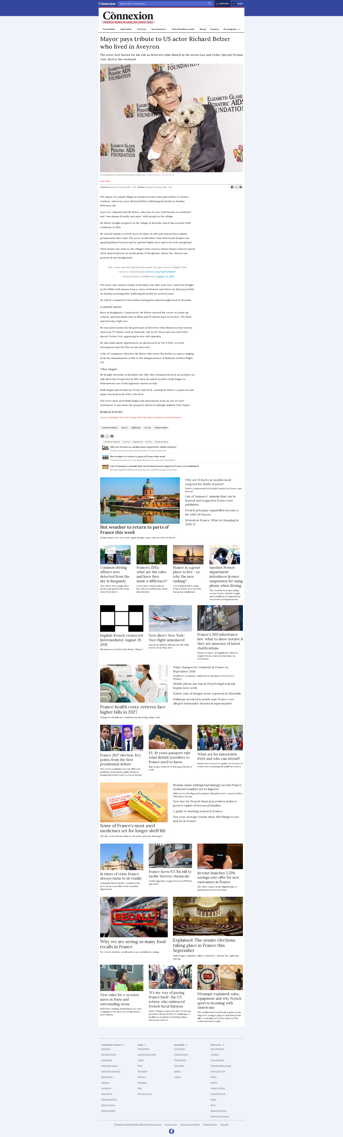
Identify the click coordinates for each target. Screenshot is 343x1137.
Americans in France (220, 1116)
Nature (177, 1071)
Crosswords (179, 1048)
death (124, 427)
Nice (140, 1088)
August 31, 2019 (165, 276)
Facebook (171, 1132)
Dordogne (142, 1082)
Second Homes (217, 1060)
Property (214, 29)
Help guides (106, 1060)
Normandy (142, 1071)
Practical (141, 29)
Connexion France (111, 1045)
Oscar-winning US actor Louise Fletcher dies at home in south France (141, 417)
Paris (140, 1065)
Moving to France (218, 1110)
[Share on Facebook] (232, 187)
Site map (224, 1124)
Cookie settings (210, 1124)
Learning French (218, 1093)
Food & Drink (180, 1060)
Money (203, 29)
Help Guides (126, 29)
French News (109, 29)
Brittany (142, 1077)
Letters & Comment (147, 1054)
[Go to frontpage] (128, 18)
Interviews (179, 1065)
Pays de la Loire (145, 1093)
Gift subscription (108, 1054)
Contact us (106, 1088)
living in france (110, 427)
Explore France (181, 1054)
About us (105, 1082)
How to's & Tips (218, 1071)
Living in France (218, 1088)
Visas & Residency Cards (183, 29)
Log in (240, 3)
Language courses (109, 1065)
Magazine (179, 1045)
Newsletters (107, 1077)
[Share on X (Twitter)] (236, 187)
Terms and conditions (190, 1124)
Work (213, 1105)
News (140, 1045)
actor (147, 427)
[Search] (209, 3)
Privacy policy (171, 1124)
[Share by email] (241, 187)
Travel (140, 1060)
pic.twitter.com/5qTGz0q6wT (158, 271)
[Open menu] (233, 29)
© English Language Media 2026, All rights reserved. (138, 1124)
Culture (177, 1077)
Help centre (106, 1093)
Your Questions (158, 29)
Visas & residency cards (221, 1065)
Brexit (213, 1099)
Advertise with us (109, 1099)
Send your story (108, 1105)
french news (161, 427)
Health (214, 1082)
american (136, 427)
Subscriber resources (110, 1071)
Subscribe (224, 3)
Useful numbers (108, 1110)
